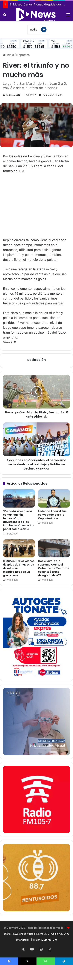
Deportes (23, 55)
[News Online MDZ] (36, 14)
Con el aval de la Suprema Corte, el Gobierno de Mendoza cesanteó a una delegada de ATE (53, 568)
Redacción (11, 95)
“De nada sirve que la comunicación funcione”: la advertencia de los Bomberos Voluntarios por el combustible (18, 520)
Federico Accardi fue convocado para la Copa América (52, 514)
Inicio (10, 55)
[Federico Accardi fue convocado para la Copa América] (54, 498)
